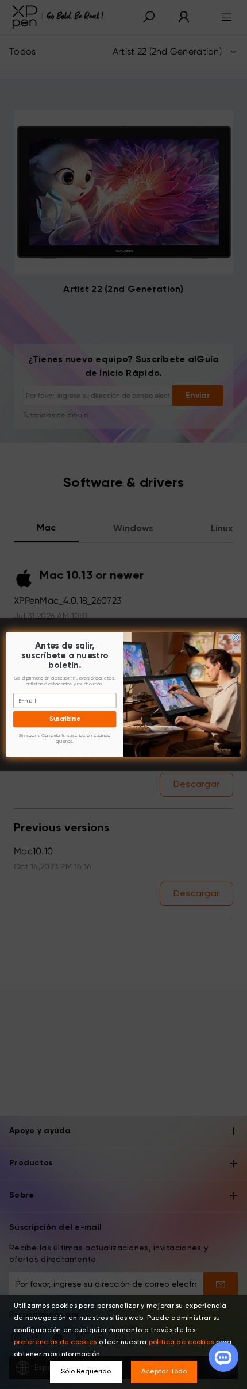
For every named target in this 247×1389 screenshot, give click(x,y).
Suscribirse (64, 719)
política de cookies (181, 1342)
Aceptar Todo (164, 1371)
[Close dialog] (235, 637)
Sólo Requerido (86, 1371)
